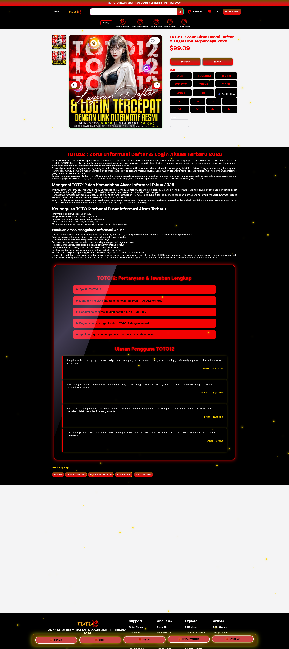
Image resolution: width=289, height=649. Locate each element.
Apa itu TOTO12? (90, 289)
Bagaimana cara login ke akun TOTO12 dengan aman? (114, 323)
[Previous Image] (74, 85)
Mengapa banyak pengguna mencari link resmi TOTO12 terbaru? (120, 300)
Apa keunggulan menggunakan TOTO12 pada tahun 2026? (116, 334)
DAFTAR (185, 61)
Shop (56, 11)
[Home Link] (74, 12)
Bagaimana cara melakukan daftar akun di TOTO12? (112, 311)
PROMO (58, 640)
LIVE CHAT (235, 639)
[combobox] (133, 11)
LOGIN (217, 61)
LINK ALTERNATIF (190, 639)
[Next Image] (157, 85)
